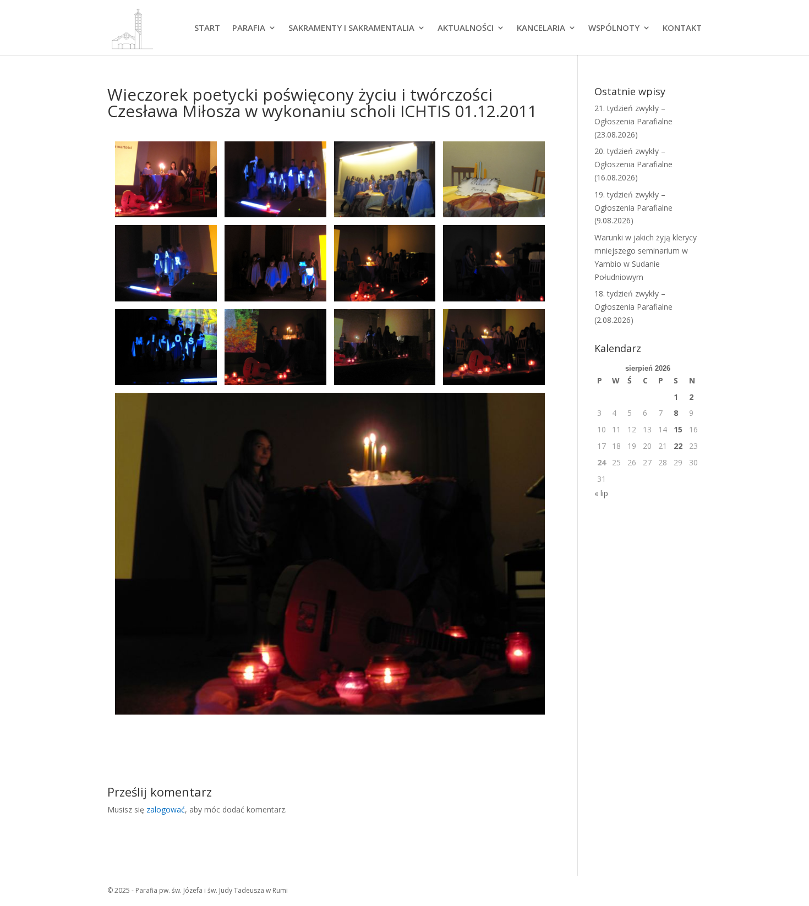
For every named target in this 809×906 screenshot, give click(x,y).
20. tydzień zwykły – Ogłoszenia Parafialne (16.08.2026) (633, 164)
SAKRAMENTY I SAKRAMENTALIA (351, 28)
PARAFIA (248, 28)
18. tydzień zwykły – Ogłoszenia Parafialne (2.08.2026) (633, 306)
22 (678, 446)
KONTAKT (682, 28)
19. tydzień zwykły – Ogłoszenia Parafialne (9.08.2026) (633, 207)
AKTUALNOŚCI (466, 28)
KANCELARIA (541, 28)
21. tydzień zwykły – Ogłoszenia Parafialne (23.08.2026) (633, 121)
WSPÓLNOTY (613, 28)
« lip (601, 493)
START (207, 28)
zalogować (165, 809)
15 (678, 429)
